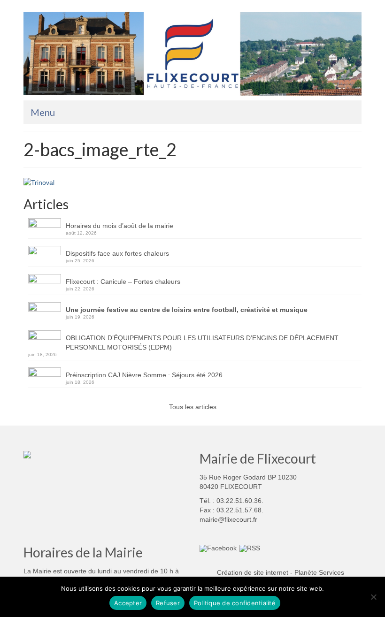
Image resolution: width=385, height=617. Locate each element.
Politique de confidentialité (235, 603)
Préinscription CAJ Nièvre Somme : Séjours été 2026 (144, 375)
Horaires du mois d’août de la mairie (119, 225)
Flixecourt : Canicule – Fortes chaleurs (123, 281)
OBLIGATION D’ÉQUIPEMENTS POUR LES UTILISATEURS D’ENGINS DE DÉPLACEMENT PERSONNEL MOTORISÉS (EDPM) (202, 342)
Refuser (168, 603)
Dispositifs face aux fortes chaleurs (117, 253)
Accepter (128, 603)
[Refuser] (373, 597)
